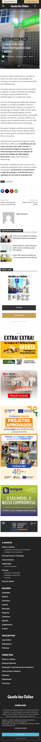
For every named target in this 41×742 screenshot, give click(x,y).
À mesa (5, 629)
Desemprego (9, 181)
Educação (6, 609)
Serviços (5, 570)
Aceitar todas (20, 734)
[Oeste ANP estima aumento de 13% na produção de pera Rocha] (6, 258)
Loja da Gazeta (8, 560)
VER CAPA (19, 307)
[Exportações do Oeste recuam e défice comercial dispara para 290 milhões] (6, 248)
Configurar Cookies (20, 738)
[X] (7, 191)
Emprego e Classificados (12, 573)
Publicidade (6, 564)
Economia (16, 39)
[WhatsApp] (16, 191)
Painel (24, 39)
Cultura (5, 605)
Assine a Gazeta (8, 547)
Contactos (6, 683)
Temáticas (6, 617)
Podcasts (5, 648)
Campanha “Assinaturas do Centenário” (17, 550)
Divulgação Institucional (12, 575)
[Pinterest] (12, 191)
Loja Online (6, 640)
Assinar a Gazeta (8, 659)
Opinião (5, 621)
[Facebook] (2, 191)
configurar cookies (21, 728)
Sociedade (6, 593)
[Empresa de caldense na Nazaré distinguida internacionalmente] (6, 239)
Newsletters (7, 644)
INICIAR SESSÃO (19, 315)
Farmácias (7, 578)
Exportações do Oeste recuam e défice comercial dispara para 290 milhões (25, 248)
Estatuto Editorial (9, 663)
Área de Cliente (8, 581)
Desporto (5, 613)
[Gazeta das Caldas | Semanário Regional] (20, 6)
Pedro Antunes (9, 56)
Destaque (9, 11)
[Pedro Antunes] (3, 56)
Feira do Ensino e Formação (13, 556)
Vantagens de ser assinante (13, 552)
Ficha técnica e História (11, 671)
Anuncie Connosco (10, 566)
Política (5, 597)
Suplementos (7, 625)
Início (3, 11)
